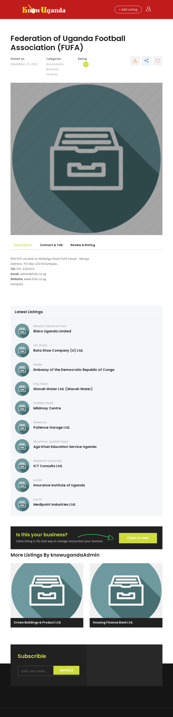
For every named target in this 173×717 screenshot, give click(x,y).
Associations (55, 64)
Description (23, 245)
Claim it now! (138, 538)
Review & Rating (82, 245)
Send (64, 670)
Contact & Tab (51, 245)
